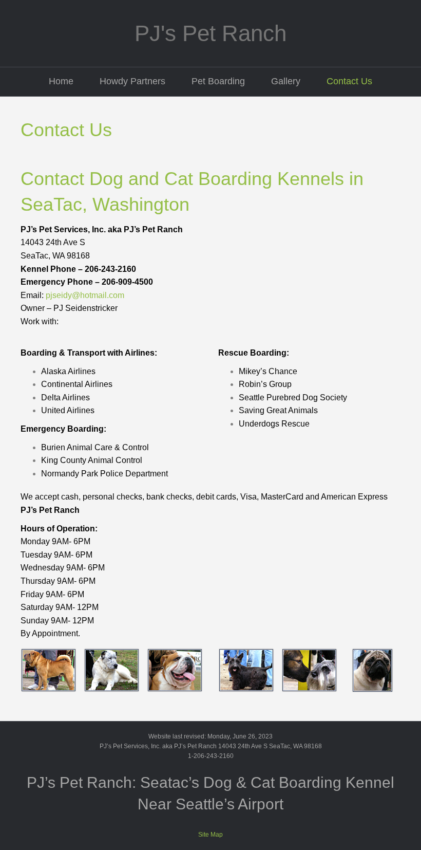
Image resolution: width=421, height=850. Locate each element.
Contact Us (349, 81)
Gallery (285, 81)
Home (61, 81)
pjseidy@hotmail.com (85, 295)
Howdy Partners (132, 81)
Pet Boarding (218, 81)
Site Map (210, 834)
